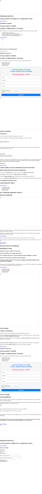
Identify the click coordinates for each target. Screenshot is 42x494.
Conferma (21, 94)
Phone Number (2, 453)
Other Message (2, 460)
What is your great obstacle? (5, 455)
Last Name (2, 451)
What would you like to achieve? (6, 457)
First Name (2, 449)
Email (1, 452)
